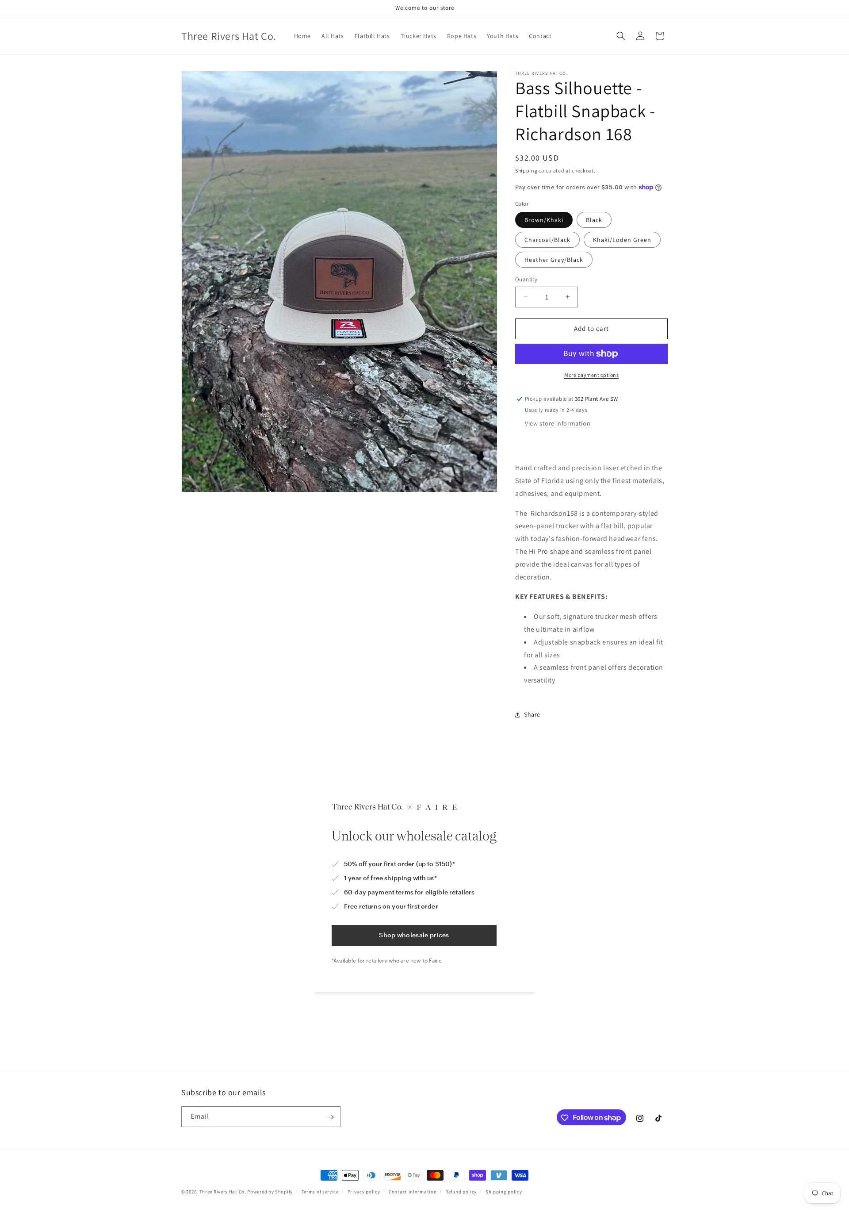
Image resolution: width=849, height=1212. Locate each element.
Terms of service (320, 1191)
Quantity (526, 279)
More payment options (591, 375)
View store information (557, 423)
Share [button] (532, 714)
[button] (621, 36)
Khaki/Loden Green (622, 240)
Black (594, 220)
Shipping (526, 170)
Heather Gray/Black (553, 260)
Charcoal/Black (547, 240)
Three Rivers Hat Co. (223, 1192)
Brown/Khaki (543, 220)
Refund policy (461, 1191)
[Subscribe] (330, 1117)
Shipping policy (504, 1191)
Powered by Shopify (270, 1192)
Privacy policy (364, 1191)
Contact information (412, 1191)
